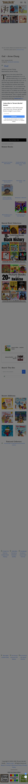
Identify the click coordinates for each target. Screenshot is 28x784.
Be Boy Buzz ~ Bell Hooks (20, 197)
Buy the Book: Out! (14, 140)
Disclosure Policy (20, 49)
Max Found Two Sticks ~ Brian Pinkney (7, 163)
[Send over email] (1, 396)
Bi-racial (14, 62)
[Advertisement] (14, 36)
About (3, 765)
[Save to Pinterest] (1, 387)
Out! (6, 66)
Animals (10, 62)
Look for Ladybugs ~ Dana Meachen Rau (7, 198)
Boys (18, 62)
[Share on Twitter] (1, 393)
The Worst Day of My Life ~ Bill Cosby (21, 215)
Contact (8, 765)
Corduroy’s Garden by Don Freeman (7, 181)
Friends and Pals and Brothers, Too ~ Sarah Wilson (21, 164)
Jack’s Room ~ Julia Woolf (20, 181)
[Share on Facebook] (1, 390)
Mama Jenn (10, 763)
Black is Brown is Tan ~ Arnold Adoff (7, 215)
